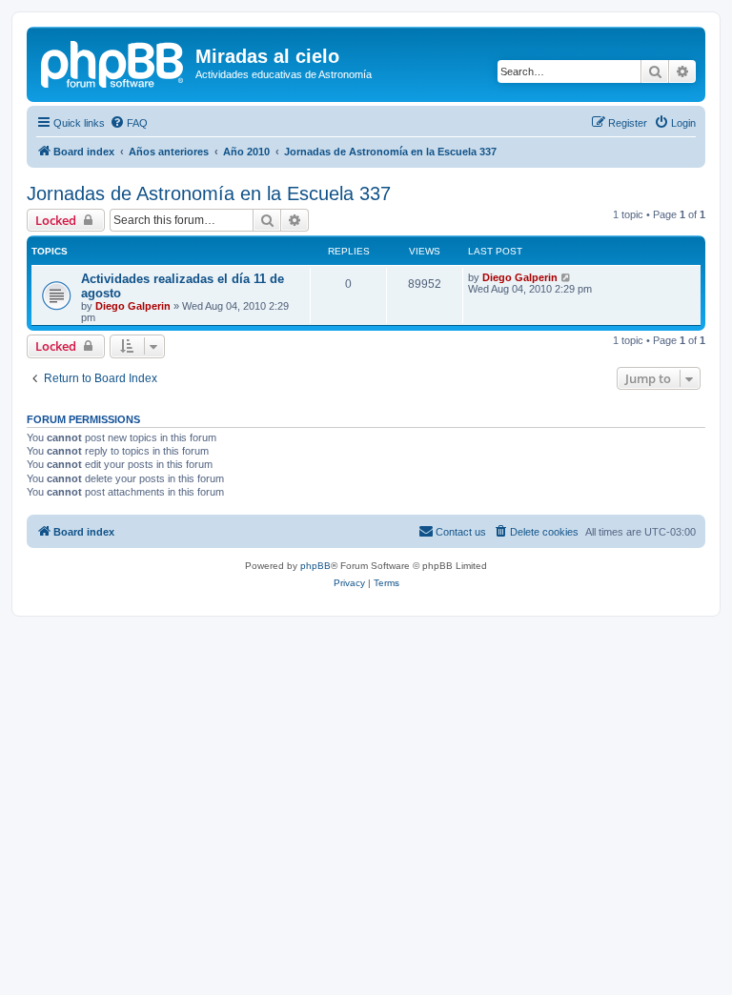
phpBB (315, 565)
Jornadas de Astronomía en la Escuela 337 (209, 193)
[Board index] (113, 61)
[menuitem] (129, 123)
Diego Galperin (133, 306)
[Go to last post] (566, 277)
